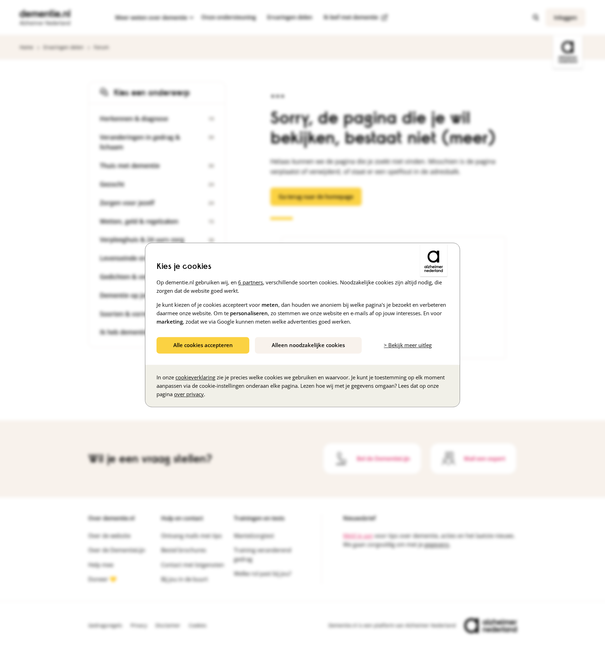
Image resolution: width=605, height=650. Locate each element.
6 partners (250, 282)
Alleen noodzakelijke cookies (308, 344)
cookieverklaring (195, 377)
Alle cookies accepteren (203, 344)
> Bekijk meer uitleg (408, 344)
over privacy (189, 394)
